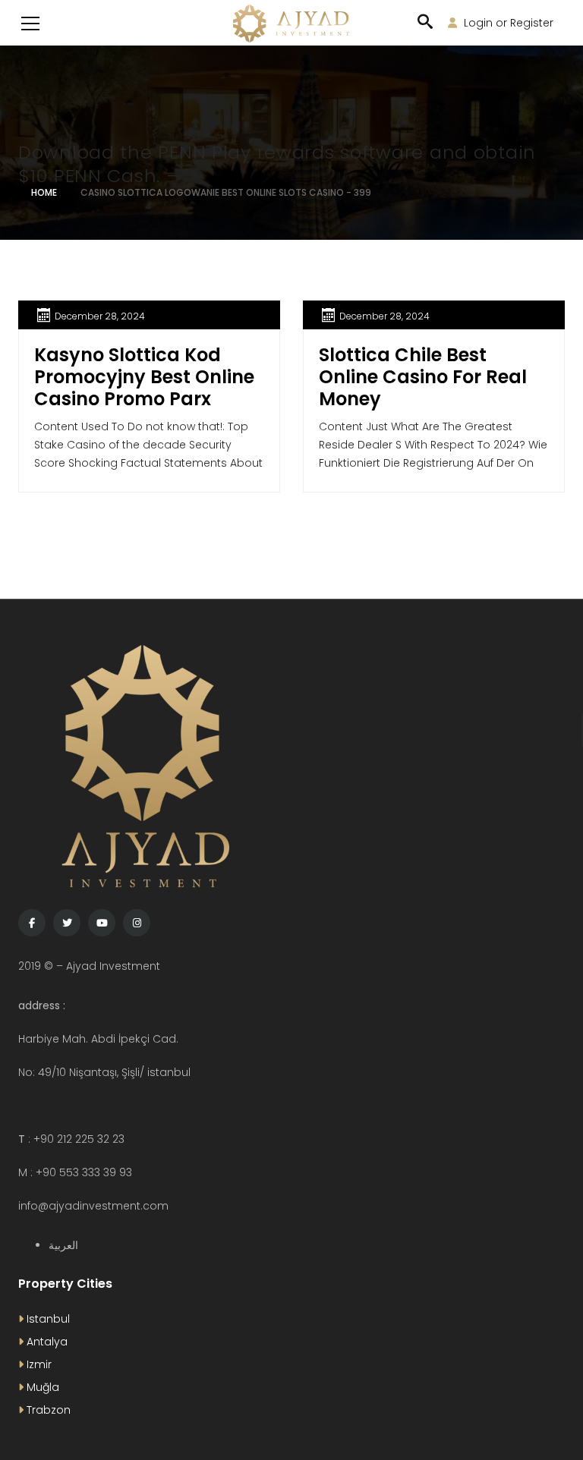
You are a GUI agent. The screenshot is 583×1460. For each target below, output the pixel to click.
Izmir (38, 1364)
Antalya (46, 1341)
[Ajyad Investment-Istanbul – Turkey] (291, 22)
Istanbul (47, 1318)
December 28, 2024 (100, 316)
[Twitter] (66, 922)
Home (44, 192)
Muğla (41, 1387)
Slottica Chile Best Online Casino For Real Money (423, 376)
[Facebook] (32, 922)
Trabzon (47, 1410)
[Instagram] (136, 922)
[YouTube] (101, 922)
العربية (63, 1245)
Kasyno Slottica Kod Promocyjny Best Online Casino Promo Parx (144, 376)
